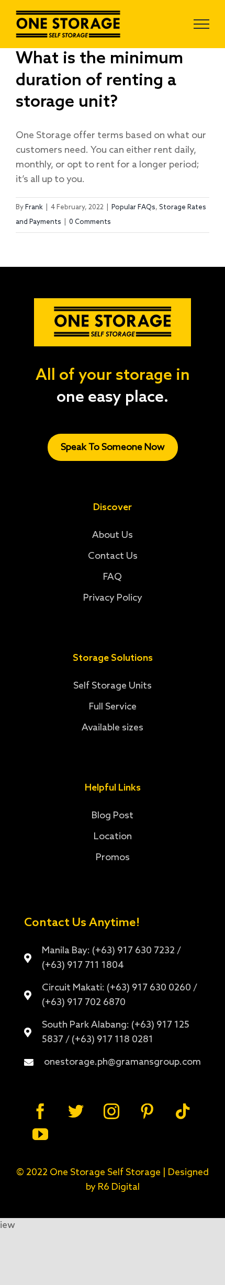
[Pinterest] (147, 1111)
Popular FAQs (133, 207)
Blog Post (112, 815)
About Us (112, 535)
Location (113, 836)
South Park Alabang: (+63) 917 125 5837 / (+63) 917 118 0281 (115, 1032)
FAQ (112, 577)
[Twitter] (76, 1111)
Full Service (113, 707)
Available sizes (112, 728)
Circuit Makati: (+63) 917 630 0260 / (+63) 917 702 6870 (119, 995)
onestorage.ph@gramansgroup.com (122, 1062)
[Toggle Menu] (201, 24)
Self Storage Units (112, 686)
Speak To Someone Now (113, 447)
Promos (113, 857)
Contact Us (113, 556)
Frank (34, 207)
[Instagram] (111, 1111)
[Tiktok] (182, 1111)
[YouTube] (40, 1134)
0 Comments (90, 222)
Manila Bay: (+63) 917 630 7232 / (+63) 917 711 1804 (111, 958)
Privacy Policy (112, 598)
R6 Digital (119, 1187)
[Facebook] (40, 1111)
